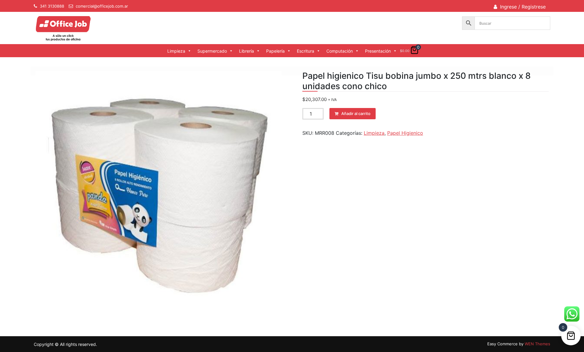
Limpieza (176, 51)
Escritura (305, 51)
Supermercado (212, 51)
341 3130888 (52, 6)
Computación (339, 51)
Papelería (275, 51)
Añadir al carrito (355, 113)
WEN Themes (537, 343)
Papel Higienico (405, 133)
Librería (246, 51)
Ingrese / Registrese (523, 7)
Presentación (378, 51)
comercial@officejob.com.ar (102, 6)
